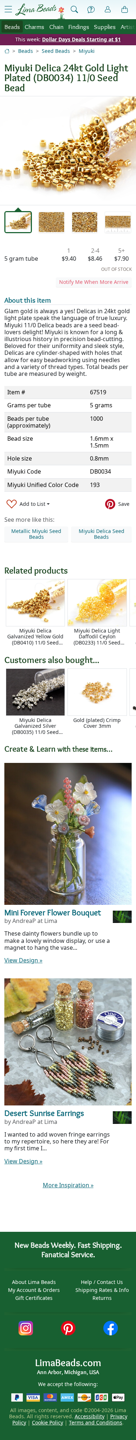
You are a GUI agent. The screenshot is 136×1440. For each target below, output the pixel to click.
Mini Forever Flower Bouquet (52, 912)
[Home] (6, 50)
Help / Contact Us (102, 1282)
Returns (102, 1297)
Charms (34, 26)
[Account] (107, 9)
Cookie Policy (47, 1422)
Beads (12, 26)
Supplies (105, 26)
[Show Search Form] (74, 10)
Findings (78, 26)
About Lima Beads (34, 1282)
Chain (56, 26)
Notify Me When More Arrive (93, 281)
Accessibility (89, 1416)
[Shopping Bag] (124, 10)
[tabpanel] (68, 150)
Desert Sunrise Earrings (44, 1113)
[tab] (18, 222)
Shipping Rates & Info (102, 1289)
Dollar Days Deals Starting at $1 (81, 39)
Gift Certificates (34, 1297)
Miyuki (87, 50)
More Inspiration (68, 1185)
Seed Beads (56, 50)
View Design (23, 960)
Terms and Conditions (95, 1422)
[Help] (91, 10)
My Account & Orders (34, 1289)
